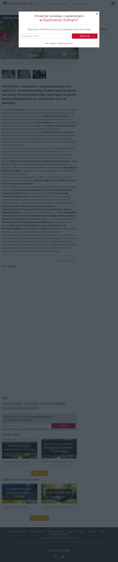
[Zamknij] (97, 13)
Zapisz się (85, 36)
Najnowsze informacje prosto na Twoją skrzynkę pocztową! (59, 29)
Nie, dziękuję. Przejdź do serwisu (59, 43)
